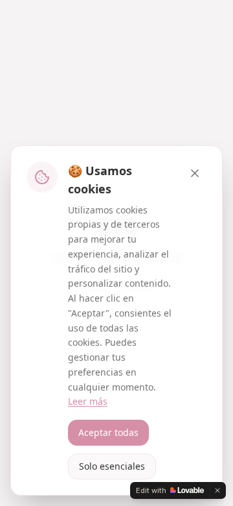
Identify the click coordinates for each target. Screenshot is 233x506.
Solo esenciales (112, 466)
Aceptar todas (108, 432)
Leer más (87, 401)
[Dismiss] (217, 490)
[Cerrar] (194, 173)
